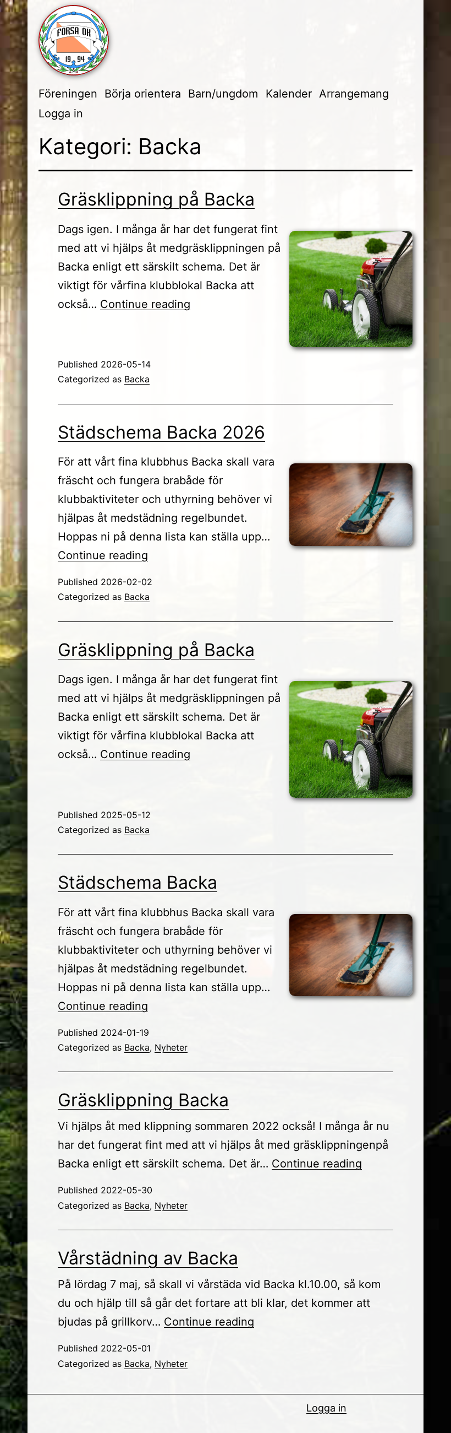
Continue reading (145, 304)
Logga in (60, 113)
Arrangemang (354, 93)
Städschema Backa (137, 882)
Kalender (289, 93)
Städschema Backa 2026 (161, 432)
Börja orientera (143, 93)
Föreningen (67, 93)
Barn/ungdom (223, 93)
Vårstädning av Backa (148, 1258)
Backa (137, 379)
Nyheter (171, 1047)
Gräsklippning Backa (143, 1100)
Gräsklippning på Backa (156, 199)
